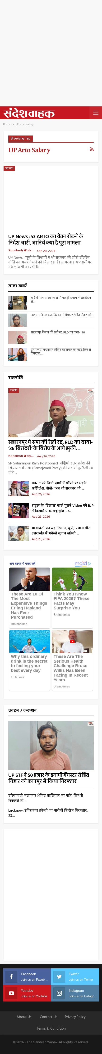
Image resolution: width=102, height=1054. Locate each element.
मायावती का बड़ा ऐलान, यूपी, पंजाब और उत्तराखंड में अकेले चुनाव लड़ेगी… (61, 530)
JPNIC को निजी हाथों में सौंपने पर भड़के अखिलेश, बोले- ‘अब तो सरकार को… (59, 486)
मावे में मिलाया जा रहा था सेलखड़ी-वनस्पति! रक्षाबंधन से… (61, 300)
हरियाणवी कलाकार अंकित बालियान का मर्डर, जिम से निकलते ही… (45, 798)
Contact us (48, 1017)
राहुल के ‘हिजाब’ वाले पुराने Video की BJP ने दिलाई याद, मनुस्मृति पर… (62, 508)
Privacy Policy (75, 1017)
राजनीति (13, 390)
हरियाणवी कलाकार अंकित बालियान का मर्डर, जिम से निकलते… (61, 352)
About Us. (24, 1017)
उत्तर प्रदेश (9, 168)
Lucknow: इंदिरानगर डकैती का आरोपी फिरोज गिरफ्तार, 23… (48, 813)
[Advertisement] (51, 53)
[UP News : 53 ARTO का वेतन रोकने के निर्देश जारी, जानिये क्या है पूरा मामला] (51, 196)
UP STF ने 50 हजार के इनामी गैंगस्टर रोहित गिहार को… (62, 315)
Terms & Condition (51, 1029)
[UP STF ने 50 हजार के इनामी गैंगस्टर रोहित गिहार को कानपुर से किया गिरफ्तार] (17, 320)
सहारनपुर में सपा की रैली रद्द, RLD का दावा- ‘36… (59, 332)
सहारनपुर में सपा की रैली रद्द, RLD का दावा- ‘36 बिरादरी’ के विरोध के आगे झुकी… (50, 445)
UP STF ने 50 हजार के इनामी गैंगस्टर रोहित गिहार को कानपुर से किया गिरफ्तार (48, 778)
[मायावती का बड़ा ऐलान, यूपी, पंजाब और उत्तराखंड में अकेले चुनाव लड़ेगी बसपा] (18, 533)
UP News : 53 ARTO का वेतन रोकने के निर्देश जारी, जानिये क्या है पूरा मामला (45, 240)
